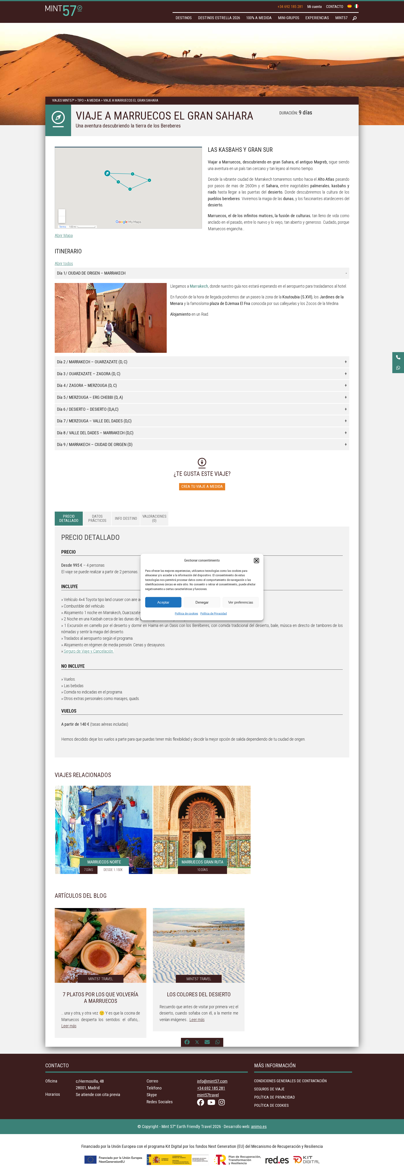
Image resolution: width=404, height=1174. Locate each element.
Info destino (126, 518)
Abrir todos (64, 263)
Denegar (202, 602)
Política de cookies (186, 613)
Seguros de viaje (269, 1089)
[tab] (69, 519)
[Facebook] (201, 1103)
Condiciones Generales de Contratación (290, 1081)
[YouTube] (212, 1103)
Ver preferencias (240, 602)
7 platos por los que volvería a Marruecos (100, 997)
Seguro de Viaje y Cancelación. (89, 651)
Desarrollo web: (245, 1126)
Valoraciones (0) (154, 518)
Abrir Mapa (64, 235)
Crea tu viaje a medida (202, 486)
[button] (256, 560)
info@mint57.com (212, 1081)
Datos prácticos (97, 518)
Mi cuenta (314, 6)
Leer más (68, 1025)
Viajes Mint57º (63, 100)
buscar (354, 18)
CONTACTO (334, 6)
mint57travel (208, 1095)
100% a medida (259, 18)
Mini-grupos (288, 18)
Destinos (184, 18)
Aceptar (163, 602)
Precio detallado (68, 518)
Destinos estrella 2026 (219, 18)
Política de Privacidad (213, 613)
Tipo (80, 100)
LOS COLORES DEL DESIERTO (199, 994)
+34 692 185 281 (290, 6)
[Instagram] (223, 1103)
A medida (93, 100)
